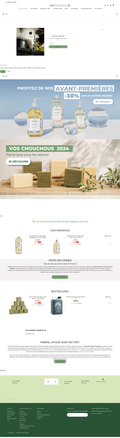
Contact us (39, 411)
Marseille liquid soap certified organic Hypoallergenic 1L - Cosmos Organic (37, 236)
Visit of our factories (23, 414)
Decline (9, 71)
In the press (39, 413)
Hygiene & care (57, 8)
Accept (2, 71)
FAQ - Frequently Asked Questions (43, 414)
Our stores (39, 418)
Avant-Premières (23, 8)
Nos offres (34, 8)
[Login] (110, 5)
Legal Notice (22, 424)
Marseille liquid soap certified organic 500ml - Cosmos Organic (75, 236)
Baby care (9, 416)
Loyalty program (40, 416)
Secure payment (23, 420)
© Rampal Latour (10, 432)
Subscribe (58, 46)
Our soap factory (86, 8)
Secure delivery (23, 418)
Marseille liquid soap (11, 413)
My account (22, 411)
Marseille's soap (45, 8)
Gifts (8, 420)
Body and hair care (10, 414)
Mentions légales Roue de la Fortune (27, 426)
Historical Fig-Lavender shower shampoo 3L (75, 297)
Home (66, 8)
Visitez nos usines (11, 2)
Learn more (60, 361)
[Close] (116, 14)
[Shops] (105, 5)
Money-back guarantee (24, 427)
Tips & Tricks (98, 8)
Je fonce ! (18, 207)
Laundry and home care (11, 418)
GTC (20, 422)
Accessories (74, 8)
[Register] (86, 414)
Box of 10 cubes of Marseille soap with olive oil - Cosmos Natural (37, 297)
